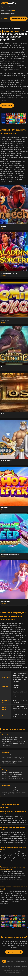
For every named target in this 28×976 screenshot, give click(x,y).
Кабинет (5, 18)
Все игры (11, 7)
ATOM (8, 2)
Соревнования (19, 7)
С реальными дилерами (8, 13)
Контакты (10, 10)
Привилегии (4, 7)
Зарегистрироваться (18, 18)
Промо (3, 10)
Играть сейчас (6, 105)
